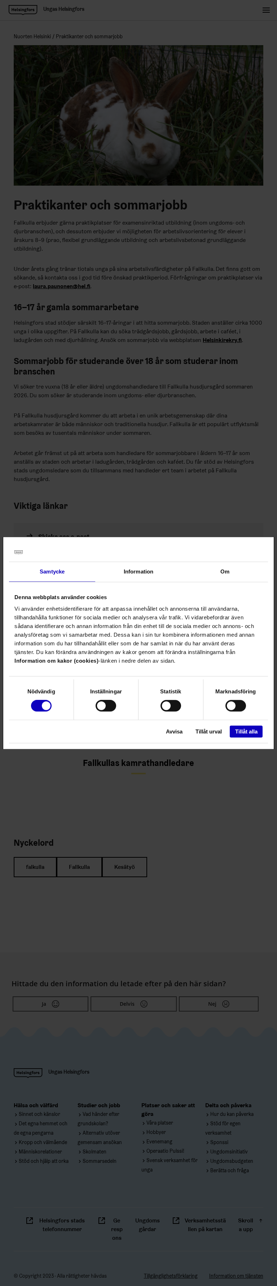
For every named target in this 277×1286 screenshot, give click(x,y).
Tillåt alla (246, 731)
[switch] (106, 706)
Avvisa (174, 731)
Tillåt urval (208, 731)
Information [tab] (138, 571)
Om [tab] (224, 571)
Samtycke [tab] (52, 571)
